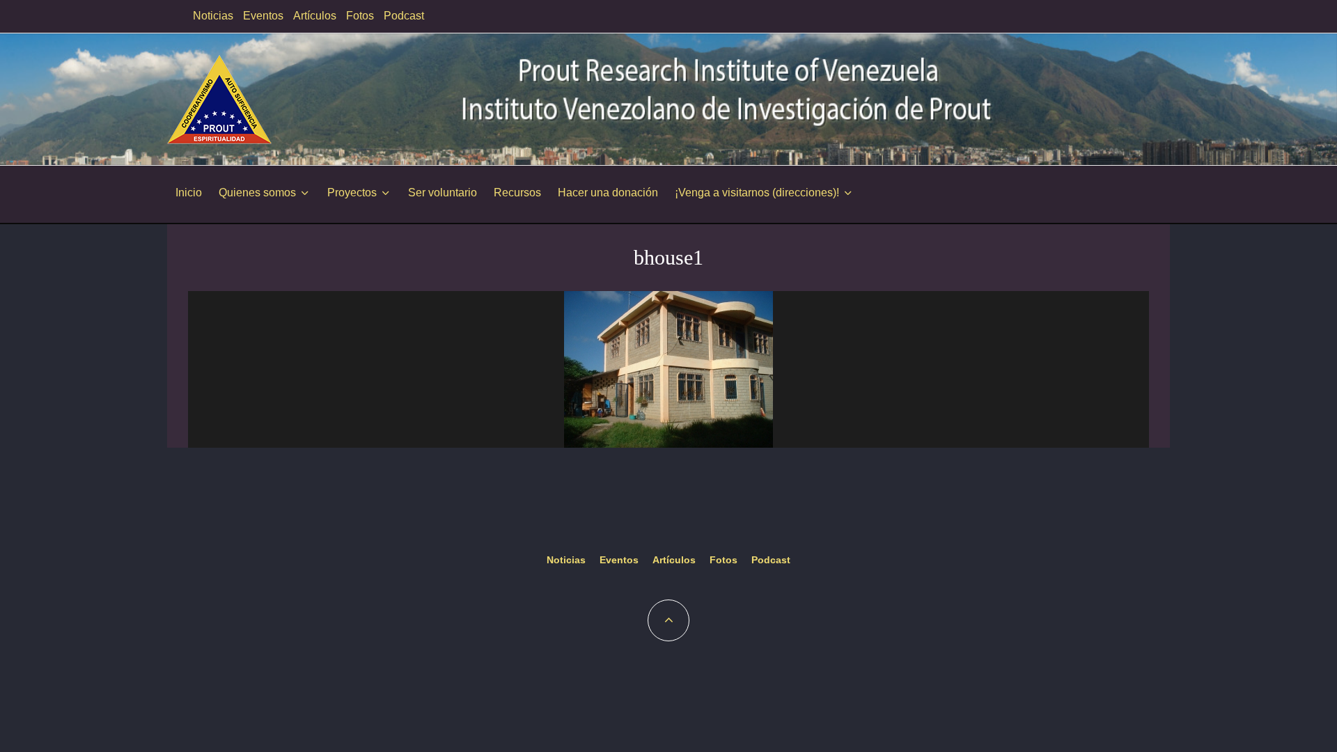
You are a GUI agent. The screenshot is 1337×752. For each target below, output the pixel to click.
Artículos (314, 16)
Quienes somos (257, 192)
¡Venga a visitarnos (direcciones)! (757, 192)
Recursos (517, 192)
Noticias (213, 16)
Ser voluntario (442, 192)
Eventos (263, 16)
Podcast (404, 16)
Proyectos (352, 192)
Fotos (360, 16)
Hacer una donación (608, 192)
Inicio (188, 192)
